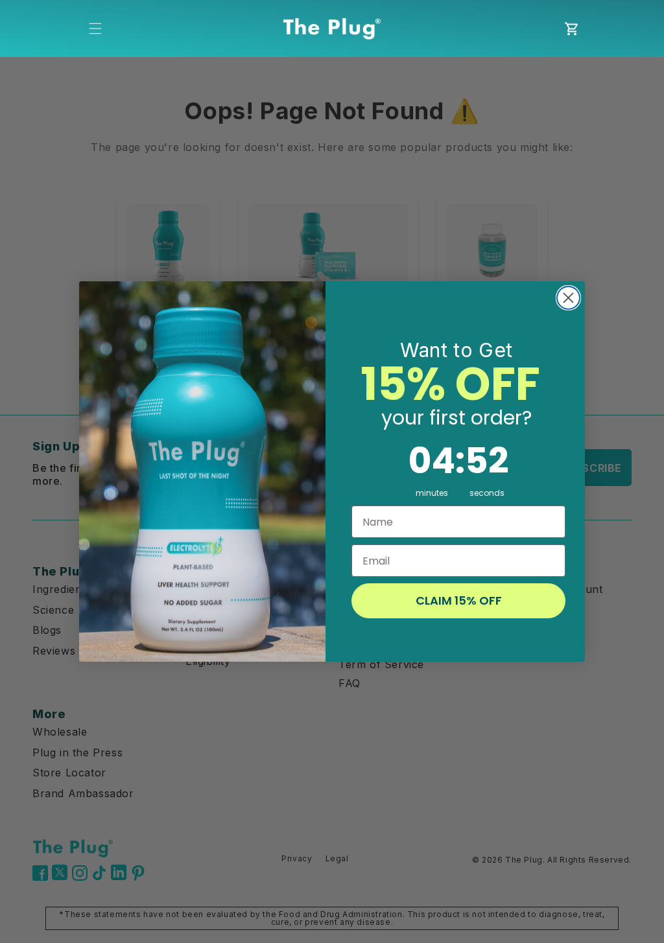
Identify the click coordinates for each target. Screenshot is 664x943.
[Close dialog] (568, 297)
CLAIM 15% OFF (459, 600)
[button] (95, 28)
